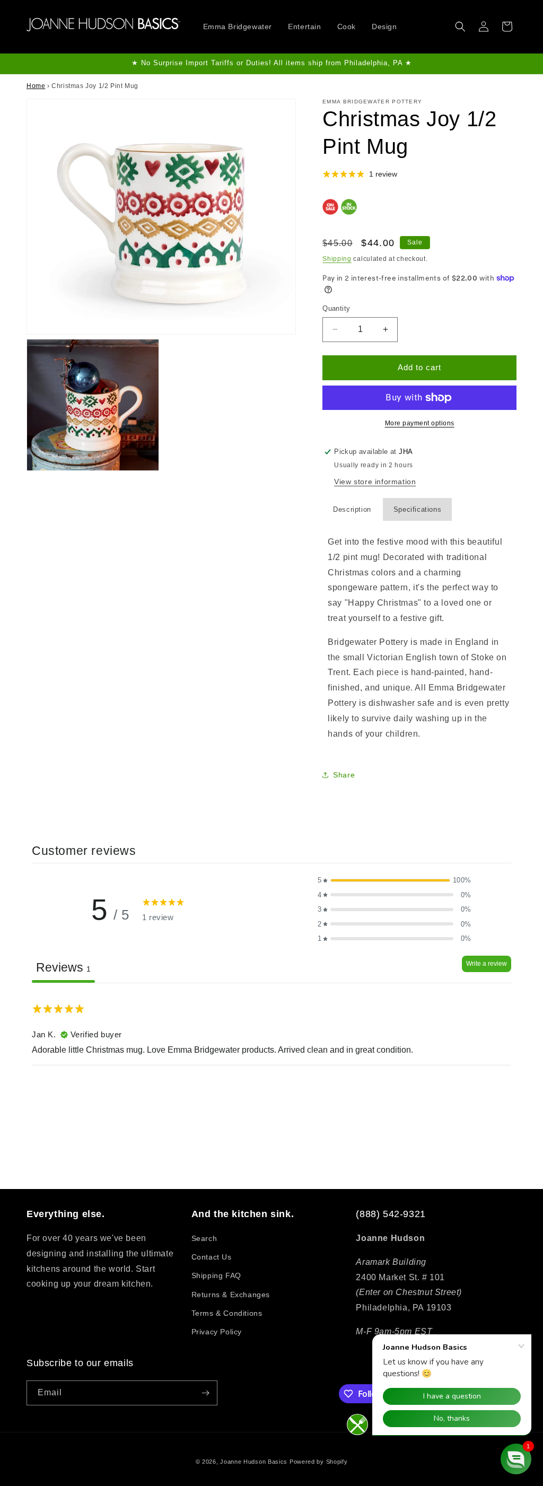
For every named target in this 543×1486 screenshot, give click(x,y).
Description (352, 509)
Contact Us (211, 1257)
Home (36, 86)
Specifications (417, 509)
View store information (375, 481)
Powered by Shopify (319, 1461)
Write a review (486, 963)
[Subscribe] (205, 1392)
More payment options (419, 423)
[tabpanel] (271, 1050)
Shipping (337, 259)
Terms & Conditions (226, 1313)
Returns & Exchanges (230, 1294)
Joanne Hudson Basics (253, 1461)
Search (204, 1238)
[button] (460, 26)
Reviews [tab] (63, 967)
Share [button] (344, 775)
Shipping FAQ (216, 1275)
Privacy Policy (216, 1331)
